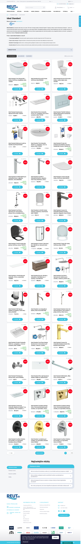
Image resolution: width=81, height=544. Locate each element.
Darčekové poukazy (43, 513)
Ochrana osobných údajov (44, 511)
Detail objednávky (26, 511)
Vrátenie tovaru (26, 520)
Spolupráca (42, 509)
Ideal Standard (19, 21)
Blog (24, 516)
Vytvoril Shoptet (62, 542)
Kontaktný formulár (64, 515)
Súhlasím (55, 537)
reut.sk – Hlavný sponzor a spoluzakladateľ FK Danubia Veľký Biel (29, 1)
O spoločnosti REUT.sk (11, 1)
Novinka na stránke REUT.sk (45, 505)
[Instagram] (61, 511)
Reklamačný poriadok (27, 522)
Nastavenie (25, 541)
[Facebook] (59, 511)
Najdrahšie (29, 56)
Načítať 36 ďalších (39, 453)
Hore (11, 453)
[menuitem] (11, 11)
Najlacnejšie (21, 56)
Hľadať (44, 7)
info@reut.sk (62, 505)
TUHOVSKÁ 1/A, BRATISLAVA (14, 507)
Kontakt (24, 515)
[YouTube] (64, 511)
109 (72, 453)
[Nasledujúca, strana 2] (68, 453)
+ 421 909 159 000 (63, 507)
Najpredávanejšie (12, 56)
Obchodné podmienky (44, 507)
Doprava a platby (26, 513)
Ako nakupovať (26, 518)
